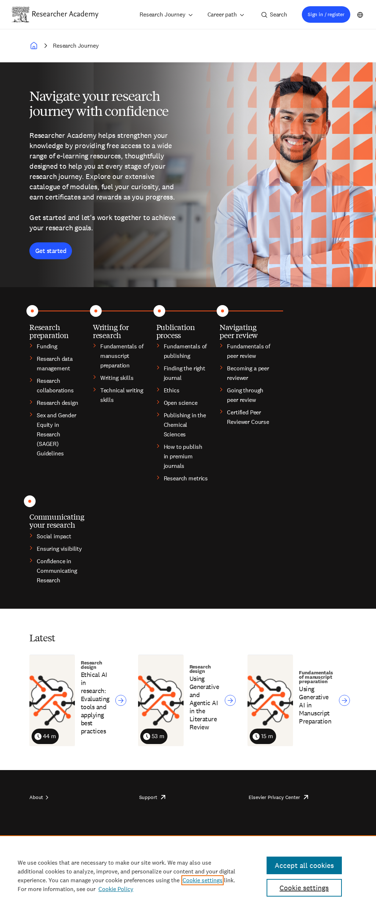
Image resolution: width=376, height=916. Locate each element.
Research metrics (186, 478)
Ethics (172, 390)
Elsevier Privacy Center (274, 797)
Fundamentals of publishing (185, 351)
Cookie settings (202, 880)
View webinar (120, 700)
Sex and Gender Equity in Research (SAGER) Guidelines (56, 434)
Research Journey (162, 14)
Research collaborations (55, 385)
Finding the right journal (184, 373)
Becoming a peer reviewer (248, 373)
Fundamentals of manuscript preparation (122, 355)
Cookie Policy (115, 889)
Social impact (54, 536)
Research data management (55, 363)
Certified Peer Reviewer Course (248, 417)
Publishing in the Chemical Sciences (185, 424)
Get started (50, 250)
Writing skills (117, 378)
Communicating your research (56, 521)
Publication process (175, 331)
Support (148, 797)
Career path (222, 14)
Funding (47, 346)
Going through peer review (245, 395)
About (36, 797)
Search (278, 14)
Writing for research (111, 331)
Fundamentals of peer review (248, 351)
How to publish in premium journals (183, 456)
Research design (57, 403)
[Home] (65, 14)
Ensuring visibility (59, 549)
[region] (188, 875)
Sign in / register (326, 14)
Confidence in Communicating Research (57, 570)
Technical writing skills (121, 395)
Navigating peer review (239, 331)
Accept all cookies (304, 865)
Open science (181, 403)
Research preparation (49, 331)
